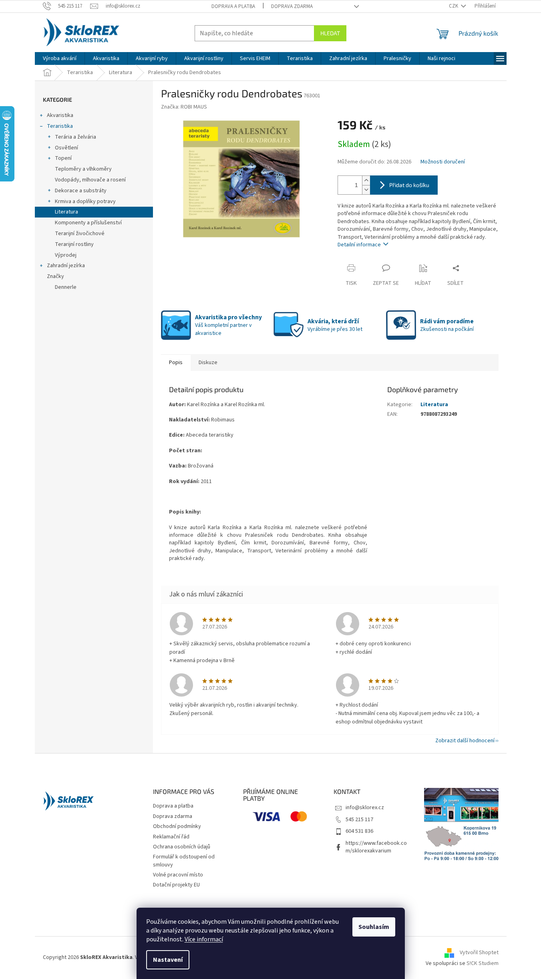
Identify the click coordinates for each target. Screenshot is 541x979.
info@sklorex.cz (365, 808)
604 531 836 (359, 831)
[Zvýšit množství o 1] (366, 180)
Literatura (66, 212)
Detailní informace (359, 245)
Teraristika (60, 126)
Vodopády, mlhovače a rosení (90, 180)
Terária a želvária (75, 137)
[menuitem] (59, 58)
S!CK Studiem (483, 963)
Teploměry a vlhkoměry (83, 169)
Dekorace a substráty (81, 191)
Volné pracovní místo (178, 875)
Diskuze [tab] (208, 363)
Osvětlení (66, 148)
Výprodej (65, 255)
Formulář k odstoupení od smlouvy (184, 860)
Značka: (184, 107)
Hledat (330, 33)
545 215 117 (359, 820)
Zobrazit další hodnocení (465, 741)
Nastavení (168, 959)
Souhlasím (373, 927)
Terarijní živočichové (80, 234)
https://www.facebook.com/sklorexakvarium (376, 847)
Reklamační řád (171, 837)
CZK (454, 6)
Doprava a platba (233, 6)
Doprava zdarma (292, 6)
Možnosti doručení (442, 162)
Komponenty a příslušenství (88, 223)
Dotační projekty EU (176, 885)
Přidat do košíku (409, 184)
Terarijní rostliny (74, 244)
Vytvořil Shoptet (479, 953)
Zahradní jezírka (66, 266)
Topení (63, 158)
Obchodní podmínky (177, 826)
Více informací (204, 939)
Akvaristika (60, 115)
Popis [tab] (176, 363)
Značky (55, 276)
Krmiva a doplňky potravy (85, 201)
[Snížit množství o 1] (366, 189)
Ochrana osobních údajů (181, 847)
